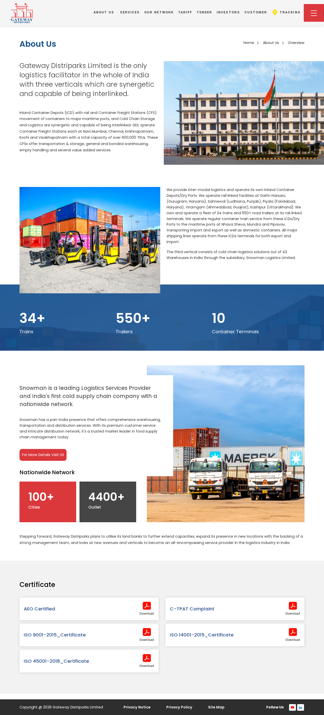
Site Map (216, 707)
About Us (271, 42)
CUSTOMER (256, 12)
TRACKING (289, 12)
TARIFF (185, 12)
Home (249, 42)
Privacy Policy (179, 707)
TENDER (204, 12)
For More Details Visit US (43, 454)
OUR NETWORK (159, 12)
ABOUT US (104, 12)
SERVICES (130, 12)
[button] (314, 13)
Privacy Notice (137, 707)
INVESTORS (228, 12)
